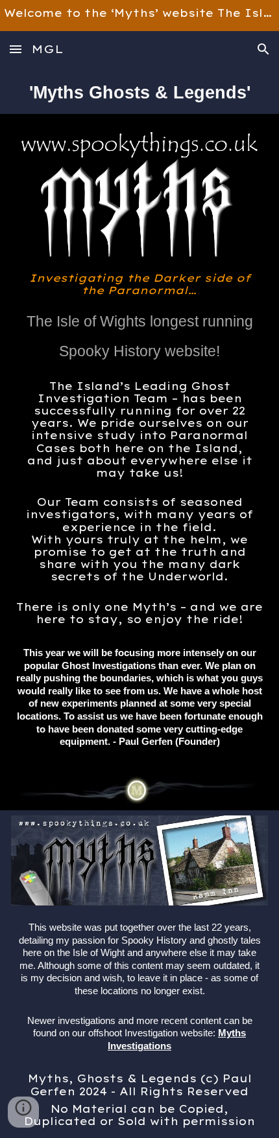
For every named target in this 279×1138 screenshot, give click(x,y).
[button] (15, 49)
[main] (140, 91)
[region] (139, 15)
